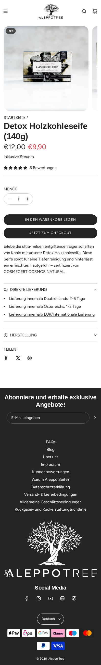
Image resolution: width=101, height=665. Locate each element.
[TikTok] (74, 598)
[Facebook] (27, 598)
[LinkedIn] (62, 598)
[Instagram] (38, 598)
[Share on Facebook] (6, 359)
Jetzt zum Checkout (50, 233)
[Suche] (84, 11)
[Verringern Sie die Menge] (9, 199)
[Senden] (94, 417)
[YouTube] (50, 598)
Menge (10, 189)
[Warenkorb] (94, 11)
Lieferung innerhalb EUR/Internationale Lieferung (52, 314)
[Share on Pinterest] (29, 359)
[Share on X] (18, 359)
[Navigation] (5, 11)
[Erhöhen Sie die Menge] (27, 199)
